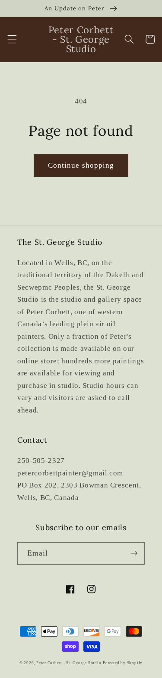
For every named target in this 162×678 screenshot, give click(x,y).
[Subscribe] (134, 553)
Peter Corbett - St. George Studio (68, 663)
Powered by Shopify (123, 663)
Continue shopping (81, 165)
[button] (11, 39)
